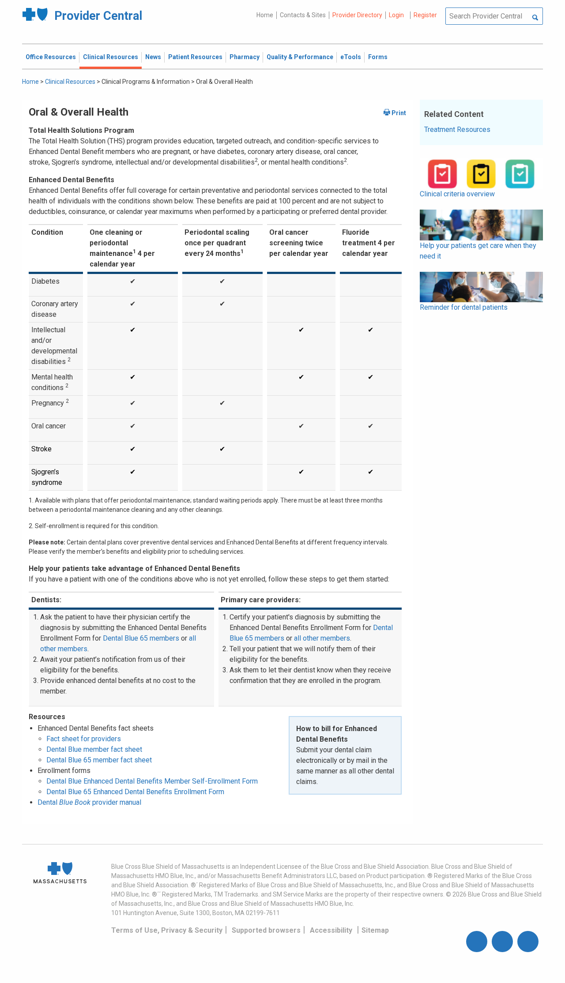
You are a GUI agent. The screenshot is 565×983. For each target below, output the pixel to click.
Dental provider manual (89, 802)
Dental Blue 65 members (141, 638)
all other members (322, 638)
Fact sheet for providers (83, 739)
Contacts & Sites (303, 15)
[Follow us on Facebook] (476, 941)
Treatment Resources (457, 129)
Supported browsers (266, 930)
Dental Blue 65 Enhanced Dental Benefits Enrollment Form (135, 792)
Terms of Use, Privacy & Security (166, 930)
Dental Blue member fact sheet (94, 749)
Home (264, 15)
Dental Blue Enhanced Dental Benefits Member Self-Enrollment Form (152, 781)
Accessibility (331, 930)
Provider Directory (357, 15)
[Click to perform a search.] (535, 18)
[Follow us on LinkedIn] (528, 941)
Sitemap (375, 930)
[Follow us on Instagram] (502, 941)
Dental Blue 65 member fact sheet (99, 760)
